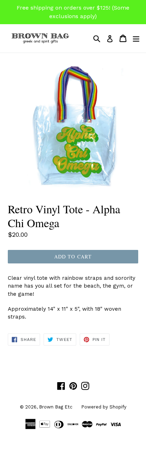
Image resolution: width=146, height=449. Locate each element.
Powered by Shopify (104, 407)
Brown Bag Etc (55, 407)
